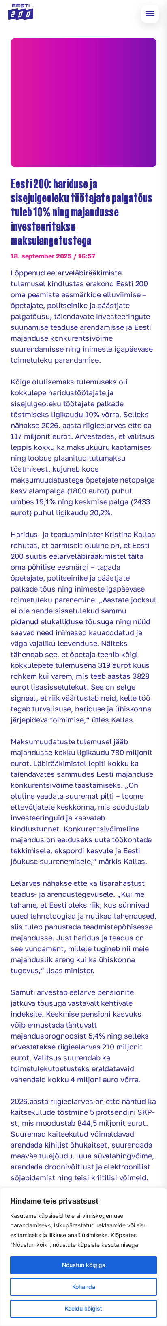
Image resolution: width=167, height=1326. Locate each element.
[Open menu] (150, 14)
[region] (83, 1257)
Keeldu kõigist (83, 1308)
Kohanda (83, 1286)
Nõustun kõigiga (83, 1264)
